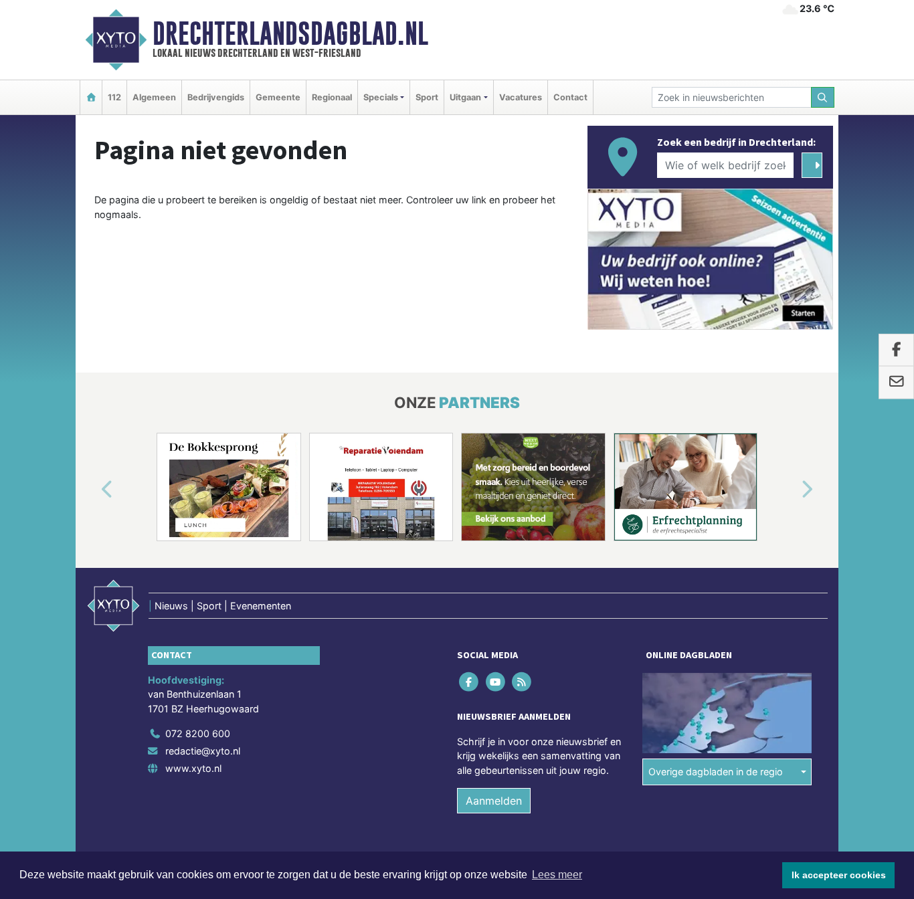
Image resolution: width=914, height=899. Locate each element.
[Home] (91, 97)
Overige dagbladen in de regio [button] (715, 771)
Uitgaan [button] (465, 97)
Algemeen (154, 97)
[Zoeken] (823, 97)
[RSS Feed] (522, 681)
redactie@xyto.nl (202, 751)
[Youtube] (496, 681)
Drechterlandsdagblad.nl (290, 33)
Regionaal (332, 97)
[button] (92, 489)
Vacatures (520, 97)
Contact (570, 97)
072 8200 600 (197, 733)
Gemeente (278, 97)
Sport (427, 97)
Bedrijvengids (215, 97)
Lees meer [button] (557, 874)
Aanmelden (494, 800)
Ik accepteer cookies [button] (839, 875)
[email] (896, 383)
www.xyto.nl (193, 768)
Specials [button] (380, 97)
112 (114, 97)
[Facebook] (470, 681)
